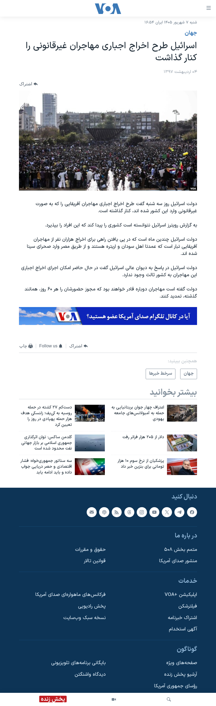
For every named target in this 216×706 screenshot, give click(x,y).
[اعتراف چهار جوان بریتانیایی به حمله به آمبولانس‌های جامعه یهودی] (182, 413)
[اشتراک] (92, 512)
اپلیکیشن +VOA (181, 594)
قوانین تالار (95, 561)
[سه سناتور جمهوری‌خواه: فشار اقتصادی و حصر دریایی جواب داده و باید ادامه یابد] (90, 466)
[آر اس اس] (117, 512)
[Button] (28, 83)
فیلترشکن (187, 606)
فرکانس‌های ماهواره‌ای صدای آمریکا (70, 594)
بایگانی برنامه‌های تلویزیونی (78, 662)
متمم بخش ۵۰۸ (180, 549)
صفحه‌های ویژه (181, 662)
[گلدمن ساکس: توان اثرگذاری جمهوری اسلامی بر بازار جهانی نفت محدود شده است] (90, 443)
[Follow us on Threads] (129, 512)
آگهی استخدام (183, 629)
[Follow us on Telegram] (179, 512)
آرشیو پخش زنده (180, 674)
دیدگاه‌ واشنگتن (90, 674)
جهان (191, 33)
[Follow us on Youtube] (154, 512)
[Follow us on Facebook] (192, 512)
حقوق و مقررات (90, 549)
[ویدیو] (114, 699)
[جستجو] (169, 699)
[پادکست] (104, 512)
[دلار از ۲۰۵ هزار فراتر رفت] (182, 443)
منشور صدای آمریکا (178, 561)
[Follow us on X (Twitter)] (167, 512)
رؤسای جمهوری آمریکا (175, 686)
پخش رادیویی (92, 606)
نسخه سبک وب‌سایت (84, 617)
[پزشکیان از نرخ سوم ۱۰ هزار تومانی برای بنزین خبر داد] (182, 466)
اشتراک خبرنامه (182, 617)
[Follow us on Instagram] (142, 512)
